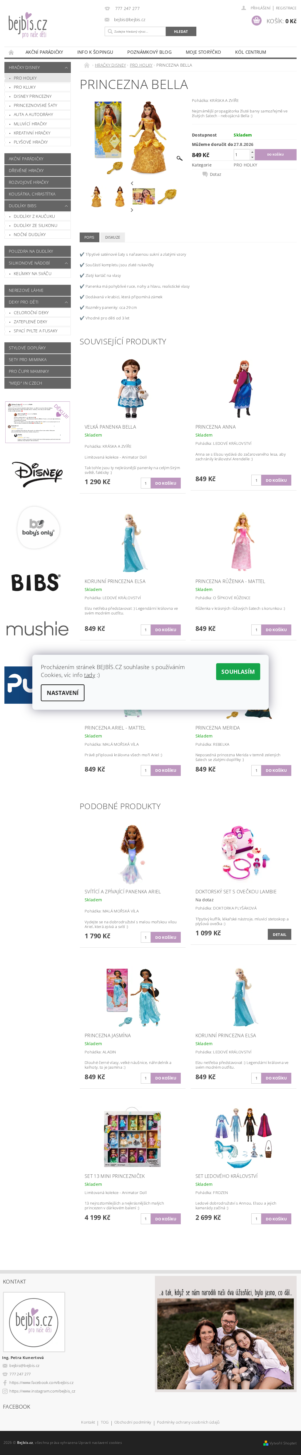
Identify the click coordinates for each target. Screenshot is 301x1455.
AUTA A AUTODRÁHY (33, 114)
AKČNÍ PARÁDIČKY (44, 52)
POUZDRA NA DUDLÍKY (31, 251)
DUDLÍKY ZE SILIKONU (35, 225)
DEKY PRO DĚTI (24, 302)
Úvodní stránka (11, 52)
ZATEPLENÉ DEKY (30, 321)
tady (89, 674)
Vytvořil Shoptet (283, 1443)
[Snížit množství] (252, 157)
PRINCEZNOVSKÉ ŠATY (35, 105)
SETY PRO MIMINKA (27, 359)
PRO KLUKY (25, 87)
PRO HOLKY (25, 78)
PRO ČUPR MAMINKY (29, 371)
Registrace (286, 8)
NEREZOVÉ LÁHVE (26, 290)
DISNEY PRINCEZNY (32, 96)
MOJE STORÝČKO (203, 52)
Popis (89, 237)
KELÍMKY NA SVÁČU (32, 273)
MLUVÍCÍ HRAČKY (30, 124)
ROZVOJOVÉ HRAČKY (29, 182)
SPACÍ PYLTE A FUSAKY (35, 331)
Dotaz (216, 174)
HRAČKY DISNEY (24, 67)
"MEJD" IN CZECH (25, 383)
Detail (280, 934)
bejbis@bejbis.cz (24, 1365)
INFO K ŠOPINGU (95, 52)
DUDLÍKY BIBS (22, 205)
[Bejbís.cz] (53, 29)
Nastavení (62, 693)
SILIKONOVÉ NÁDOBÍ (29, 263)
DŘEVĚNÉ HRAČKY (26, 170)
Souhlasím (238, 672)
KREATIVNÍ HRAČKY (32, 133)
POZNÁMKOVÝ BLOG (149, 52)
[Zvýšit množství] (252, 152)
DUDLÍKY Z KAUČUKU (34, 216)
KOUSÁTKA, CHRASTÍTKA (32, 194)
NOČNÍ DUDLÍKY (30, 234)
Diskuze (112, 237)
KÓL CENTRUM (250, 52)
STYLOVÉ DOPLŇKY (27, 348)
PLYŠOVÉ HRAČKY (31, 142)
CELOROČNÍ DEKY (31, 312)
